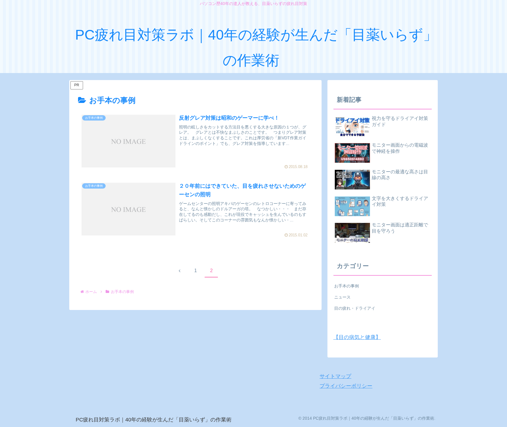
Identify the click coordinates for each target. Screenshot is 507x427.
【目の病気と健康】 (357, 337)
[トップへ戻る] (498, 418)
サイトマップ (335, 376)
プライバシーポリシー (346, 386)
